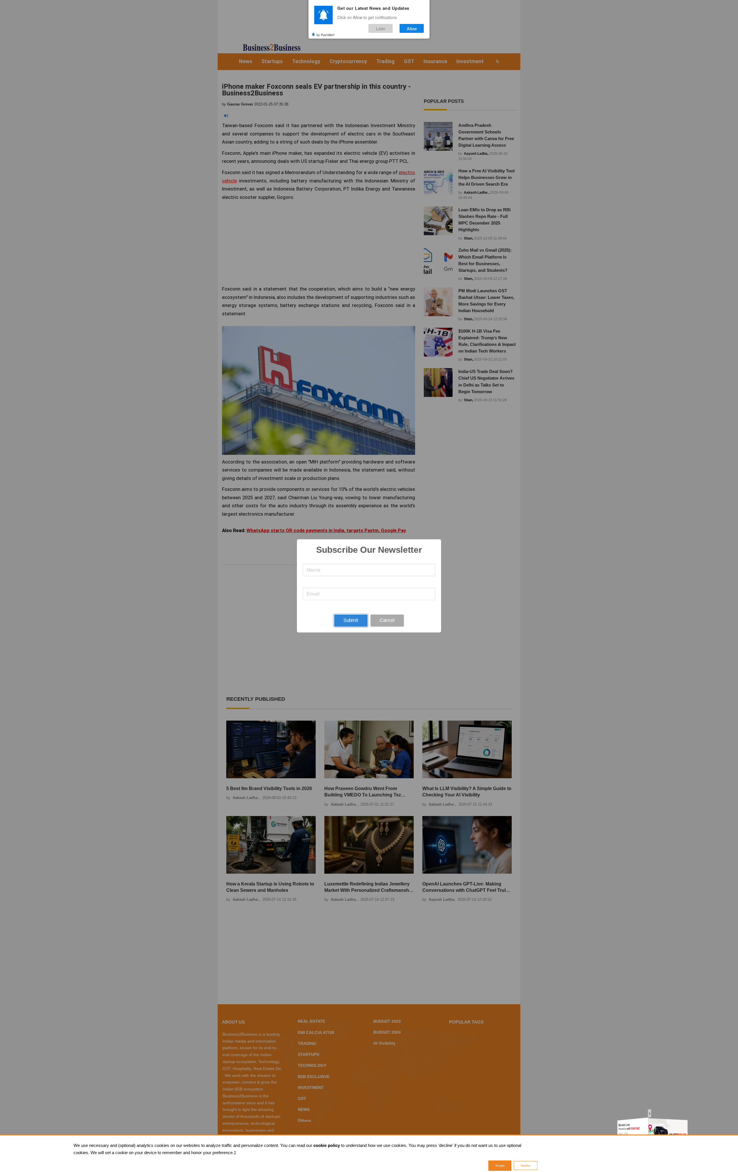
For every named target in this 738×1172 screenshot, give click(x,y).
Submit (350, 620)
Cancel (387, 620)
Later (380, 28)
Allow (412, 28)
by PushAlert (325, 34)
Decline (525, 1165)
